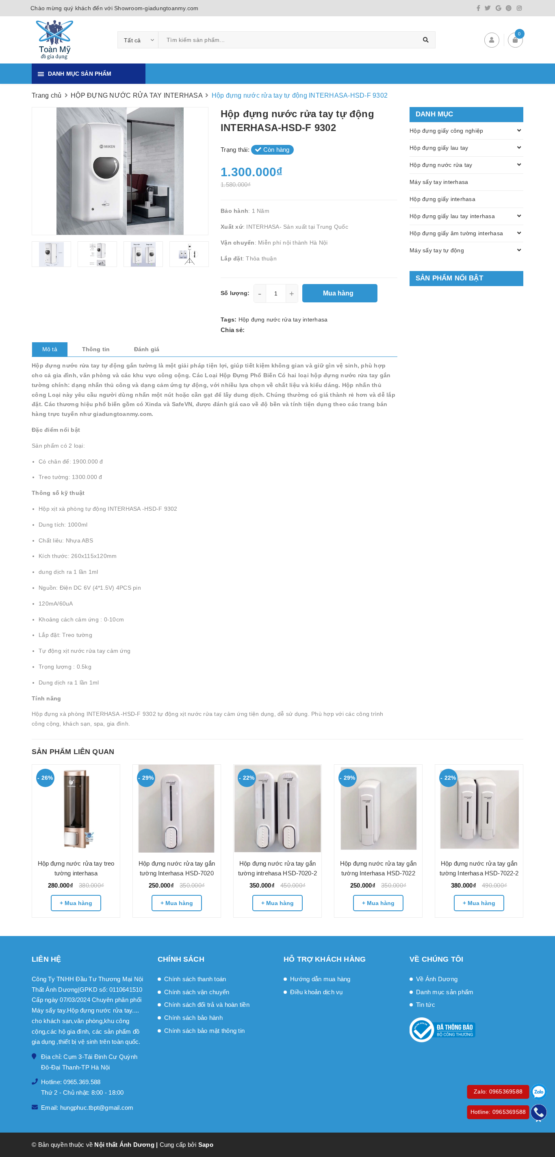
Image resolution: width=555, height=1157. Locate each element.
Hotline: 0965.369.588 (70, 1081)
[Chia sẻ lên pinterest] (270, 329)
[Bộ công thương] (466, 1030)
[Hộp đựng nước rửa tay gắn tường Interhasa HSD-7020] (177, 809)
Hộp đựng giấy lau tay (439, 147)
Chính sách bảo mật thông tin (204, 1030)
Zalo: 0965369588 (498, 1091)
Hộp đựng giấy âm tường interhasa (456, 233)
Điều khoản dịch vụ (316, 992)
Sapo (205, 1144)
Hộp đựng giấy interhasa (442, 199)
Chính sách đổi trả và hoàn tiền (206, 1004)
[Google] (498, 8)
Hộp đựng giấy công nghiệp (446, 130)
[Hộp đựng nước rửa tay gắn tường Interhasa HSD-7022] (378, 809)
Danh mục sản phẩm (444, 992)
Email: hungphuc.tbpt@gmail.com (87, 1107)
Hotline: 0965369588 (498, 1112)
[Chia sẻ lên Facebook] (249, 329)
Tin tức (425, 1004)
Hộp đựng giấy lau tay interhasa (452, 216)
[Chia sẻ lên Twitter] (258, 329)
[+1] (281, 329)
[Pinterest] (509, 8)
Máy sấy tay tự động (437, 250)
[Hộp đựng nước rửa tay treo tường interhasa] (76, 809)
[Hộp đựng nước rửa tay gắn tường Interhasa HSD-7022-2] (479, 809)
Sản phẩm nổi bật (449, 278)
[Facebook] (478, 8)
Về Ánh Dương (436, 978)
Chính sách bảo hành (193, 1017)
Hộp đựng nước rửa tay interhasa (283, 319)
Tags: (229, 319)
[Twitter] (487, 8)
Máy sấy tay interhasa (439, 182)
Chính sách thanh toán (195, 978)
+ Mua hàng (76, 903)
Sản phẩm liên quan (73, 752)
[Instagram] (519, 8)
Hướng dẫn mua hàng (320, 978)
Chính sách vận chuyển (196, 992)
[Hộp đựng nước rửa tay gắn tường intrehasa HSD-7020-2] (277, 809)
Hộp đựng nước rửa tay (441, 165)
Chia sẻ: (233, 329)
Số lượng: (235, 293)
